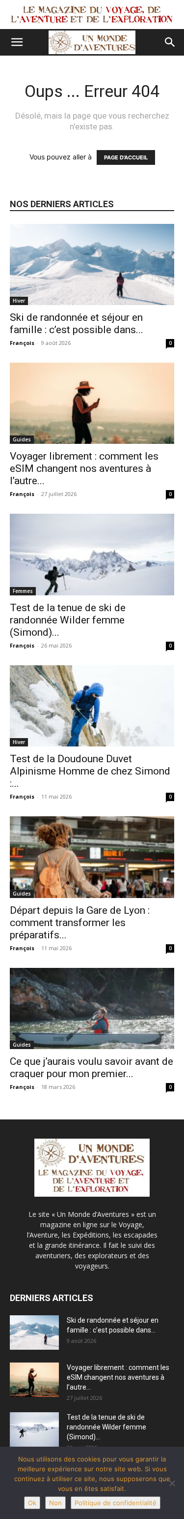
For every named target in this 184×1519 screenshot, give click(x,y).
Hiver (19, 300)
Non (55, 1503)
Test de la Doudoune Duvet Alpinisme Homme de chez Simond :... (90, 771)
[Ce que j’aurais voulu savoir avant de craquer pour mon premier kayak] (92, 1008)
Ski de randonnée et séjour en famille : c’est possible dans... (76, 323)
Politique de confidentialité (116, 1503)
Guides (22, 439)
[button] (16, 42)
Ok (32, 1503)
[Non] (172, 1483)
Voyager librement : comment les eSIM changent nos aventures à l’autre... (84, 468)
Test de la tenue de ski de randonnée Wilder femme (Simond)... (68, 620)
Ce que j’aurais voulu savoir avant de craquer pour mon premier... (91, 1067)
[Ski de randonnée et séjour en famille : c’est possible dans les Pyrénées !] (92, 264)
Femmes (23, 591)
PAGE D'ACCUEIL (126, 157)
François (22, 342)
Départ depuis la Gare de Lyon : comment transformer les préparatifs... (80, 922)
